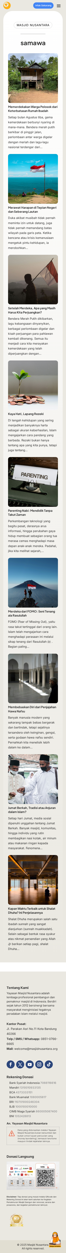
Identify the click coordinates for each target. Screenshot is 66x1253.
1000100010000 (26, 1106)
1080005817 (38, 1097)
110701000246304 (26, 1102)
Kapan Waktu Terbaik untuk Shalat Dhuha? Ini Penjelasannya (31, 910)
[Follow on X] (20, 1064)
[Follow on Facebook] (11, 1064)
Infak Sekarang (43, 5)
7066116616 (48, 1083)
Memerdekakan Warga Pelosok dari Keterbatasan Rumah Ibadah (33, 109)
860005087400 (46, 1111)
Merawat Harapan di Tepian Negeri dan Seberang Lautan (32, 209)
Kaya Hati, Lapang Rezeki (26, 414)
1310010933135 (30, 1087)
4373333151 (24, 1092)
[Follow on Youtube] (30, 1064)
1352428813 (23, 1116)
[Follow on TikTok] (49, 1064)
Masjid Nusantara (37, 1244)
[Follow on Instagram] (39, 1064)
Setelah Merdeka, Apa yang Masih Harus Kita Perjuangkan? (31, 310)
